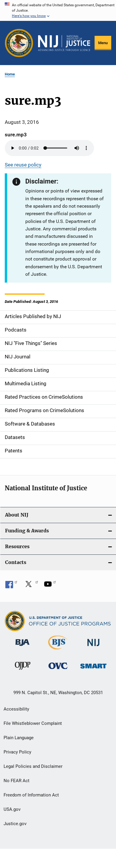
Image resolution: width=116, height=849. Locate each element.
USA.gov (12, 809)
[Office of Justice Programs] (19, 43)
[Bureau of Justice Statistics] (58, 650)
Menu (103, 43)
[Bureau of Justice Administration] (22, 646)
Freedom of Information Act (31, 795)
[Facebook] (11, 586)
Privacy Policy (17, 752)
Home (10, 74)
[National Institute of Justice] (93, 647)
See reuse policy (23, 165)
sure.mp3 (16, 135)
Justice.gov (15, 823)
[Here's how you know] (58, 10)
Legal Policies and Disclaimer (33, 766)
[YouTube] (50, 586)
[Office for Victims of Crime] (58, 670)
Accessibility (16, 709)
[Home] (64, 43)
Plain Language (19, 737)
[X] (31, 586)
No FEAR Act (16, 780)
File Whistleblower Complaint (33, 723)
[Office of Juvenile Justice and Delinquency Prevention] (22, 671)
